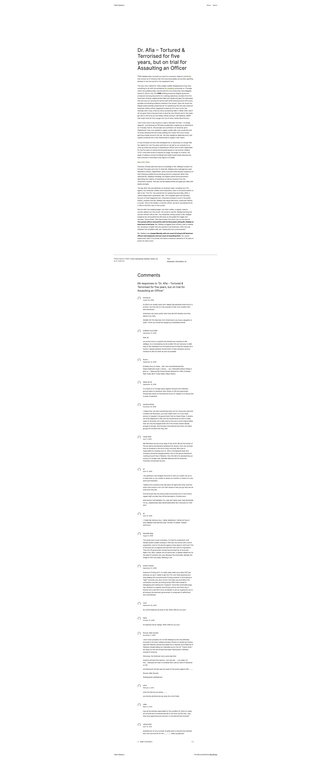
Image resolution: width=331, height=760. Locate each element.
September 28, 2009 (150, 605)
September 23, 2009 (150, 568)
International (139, 259)
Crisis (132, 259)
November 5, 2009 (149, 635)
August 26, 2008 (148, 300)
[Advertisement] (165, 29)
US (157, 259)
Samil (145, 618)
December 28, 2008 (149, 407)
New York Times (143, 162)
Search (215, 5)
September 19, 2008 (149, 362)
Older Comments (144, 742)
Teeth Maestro (119, 5)
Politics (152, 259)
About (209, 5)
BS (190, 76)
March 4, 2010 (147, 707)
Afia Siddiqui (179, 261)
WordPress (213, 754)
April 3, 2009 (147, 439)
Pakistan (147, 259)
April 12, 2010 (147, 726)
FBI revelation (169, 88)
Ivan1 (145, 603)
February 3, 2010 (148, 688)
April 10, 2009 (147, 471)
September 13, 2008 (149, 333)
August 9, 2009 (148, 536)
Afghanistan (171, 261)
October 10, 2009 (148, 620)
